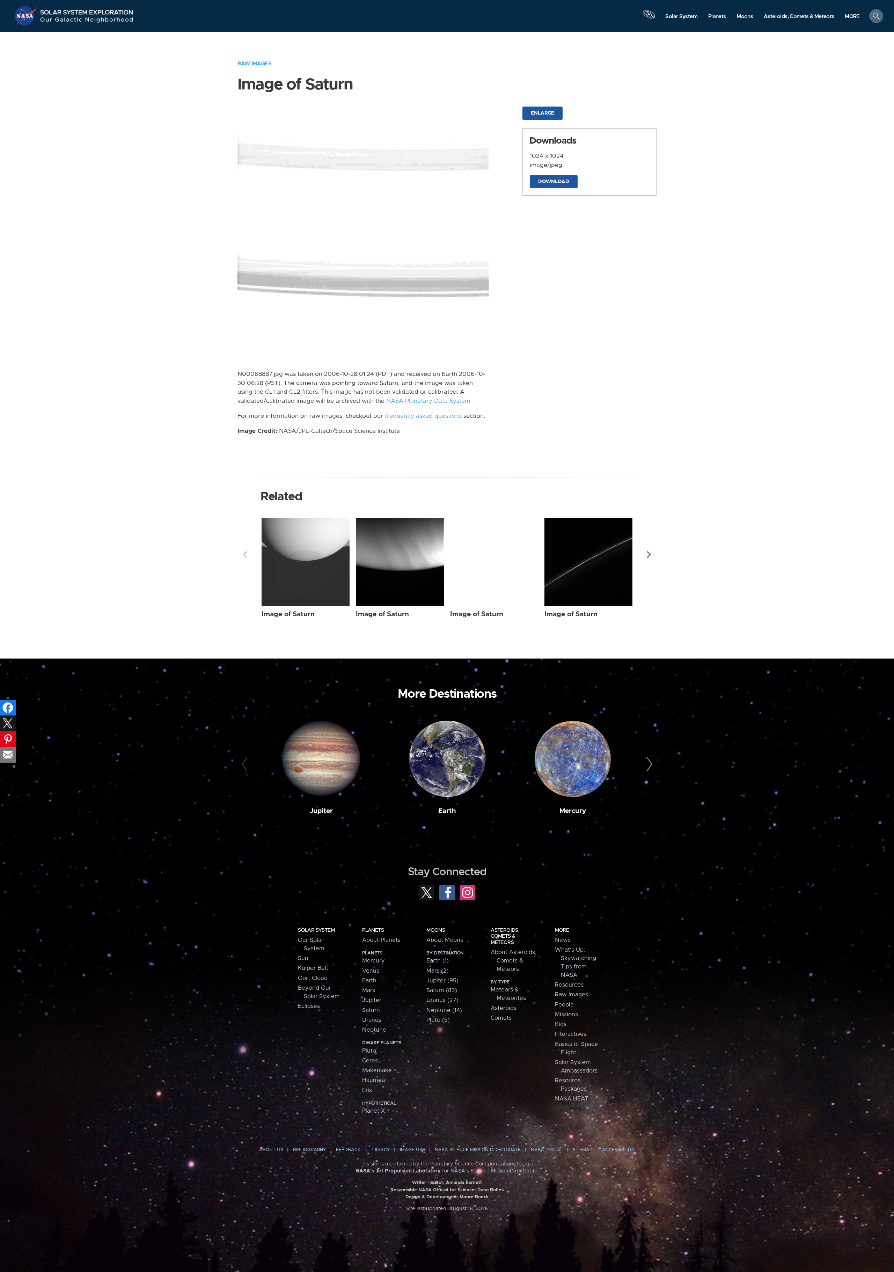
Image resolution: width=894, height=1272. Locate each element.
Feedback (348, 1150)
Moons (435, 930)
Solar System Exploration (87, 10)
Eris (367, 1090)
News (563, 940)
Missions (566, 1014)
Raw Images (254, 63)
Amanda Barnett (464, 1182)
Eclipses (309, 1006)
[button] (852, 16)
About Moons (444, 940)
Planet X (373, 1111)
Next (649, 554)
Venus (370, 971)
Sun (303, 958)
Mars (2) (437, 971)
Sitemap (582, 1150)
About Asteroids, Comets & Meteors (513, 961)
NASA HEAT (571, 1099)
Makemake (377, 1070)
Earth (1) (437, 961)
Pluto (369, 1051)
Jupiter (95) (442, 980)
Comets (501, 1018)
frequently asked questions (423, 416)
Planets (373, 930)
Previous (245, 554)
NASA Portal (547, 1150)
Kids (560, 1024)
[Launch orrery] (649, 17)
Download (553, 181)
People (564, 1005)
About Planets (381, 940)
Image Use (412, 1150)
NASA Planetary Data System (428, 401)
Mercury (572, 811)
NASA (26, 16)
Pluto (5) (438, 1020)
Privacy (380, 1150)
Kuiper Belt (313, 968)
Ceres (370, 1060)
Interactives (570, 1034)
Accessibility (618, 1150)
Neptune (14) (444, 1010)
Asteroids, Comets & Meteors (505, 936)
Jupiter (321, 811)
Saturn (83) (441, 990)
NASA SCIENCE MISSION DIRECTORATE (478, 1150)
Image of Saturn (288, 614)
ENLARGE (542, 113)
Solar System (316, 930)
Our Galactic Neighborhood (87, 21)
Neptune (374, 1030)
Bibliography (309, 1150)
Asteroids (503, 1008)
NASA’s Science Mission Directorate (493, 1171)
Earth (447, 811)
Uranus (371, 1020)
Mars (368, 990)
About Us (271, 1150)
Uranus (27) (442, 1000)
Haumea (373, 1080)
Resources (569, 985)
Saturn (371, 1010)
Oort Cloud (313, 978)
